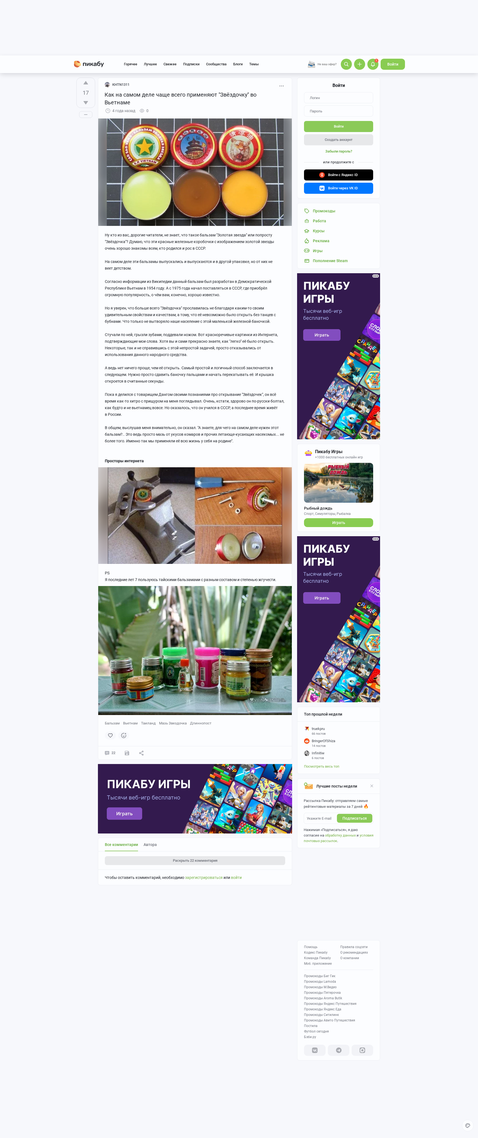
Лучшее (150, 64)
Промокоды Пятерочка (322, 993)
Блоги (238, 64)
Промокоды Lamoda (320, 982)
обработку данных (340, 835)
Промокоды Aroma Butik (323, 998)
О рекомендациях (354, 952)
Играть (338, 522)
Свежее (169, 64)
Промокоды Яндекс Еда (322, 1009)
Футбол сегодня (316, 1031)
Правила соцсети (354, 947)
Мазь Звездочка (173, 723)
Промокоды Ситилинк (321, 1015)
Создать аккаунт (338, 140)
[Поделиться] (141, 753)
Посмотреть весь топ (321, 766)
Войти (392, 64)
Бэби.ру (310, 1037)
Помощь (311, 947)
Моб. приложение (318, 964)
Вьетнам (130, 723)
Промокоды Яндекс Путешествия (330, 1004)
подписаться (354, 818)
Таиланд (148, 723)
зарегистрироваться (204, 877)
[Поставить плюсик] (86, 82)
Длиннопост (200, 723)
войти (236, 877)
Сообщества (216, 64)
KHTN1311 (120, 84)
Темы (254, 64)
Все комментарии (121, 844)
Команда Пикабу (317, 958)
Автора (150, 844)
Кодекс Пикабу (316, 952)
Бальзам (112, 723)
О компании (349, 958)
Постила (311, 1026)
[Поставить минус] (86, 102)
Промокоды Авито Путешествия (329, 1020)
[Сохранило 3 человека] (127, 753)
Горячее (130, 64)
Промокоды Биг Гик (319, 976)
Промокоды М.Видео (320, 987)
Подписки (191, 64)
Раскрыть (195, 860)
